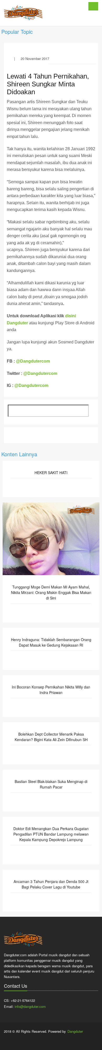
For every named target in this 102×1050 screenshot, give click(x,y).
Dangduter (75, 1031)
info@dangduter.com (30, 1006)
